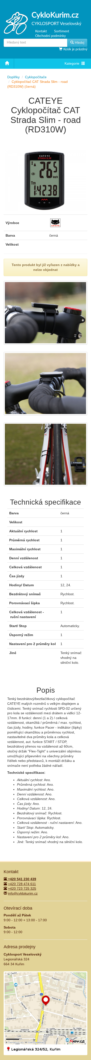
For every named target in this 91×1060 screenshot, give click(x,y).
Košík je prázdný (74, 49)
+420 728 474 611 (22, 884)
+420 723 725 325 (22, 888)
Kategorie (72, 64)
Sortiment (61, 31)
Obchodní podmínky (50, 36)
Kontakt (41, 31)
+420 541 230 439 (21, 879)
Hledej (79, 42)
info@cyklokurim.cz (23, 893)
